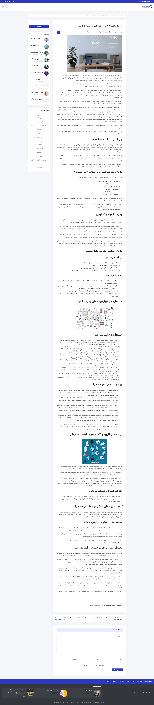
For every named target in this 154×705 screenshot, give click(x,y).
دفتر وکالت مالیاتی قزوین (87, 691)
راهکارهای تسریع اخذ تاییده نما (52, 691)
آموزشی (108, 681)
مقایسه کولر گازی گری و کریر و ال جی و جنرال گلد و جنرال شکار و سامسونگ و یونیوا (36, 45)
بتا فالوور (39, 129)
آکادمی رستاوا (63, 78)
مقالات (117, 542)
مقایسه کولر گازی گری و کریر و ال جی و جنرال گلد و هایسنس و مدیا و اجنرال (36, 38)
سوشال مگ (139, 681)
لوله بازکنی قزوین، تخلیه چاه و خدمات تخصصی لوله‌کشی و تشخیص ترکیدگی (36, 92)
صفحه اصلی (120, 15)
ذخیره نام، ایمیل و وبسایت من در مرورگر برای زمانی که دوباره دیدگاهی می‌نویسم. (101, 665)
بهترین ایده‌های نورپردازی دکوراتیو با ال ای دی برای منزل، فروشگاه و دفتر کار (36, 72)
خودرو (133, 681)
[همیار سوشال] (147, 7)
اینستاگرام (122, 681)
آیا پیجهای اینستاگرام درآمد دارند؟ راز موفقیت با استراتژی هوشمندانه (36, 99)
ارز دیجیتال (114, 681)
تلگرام (128, 681)
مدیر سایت (114, 32)
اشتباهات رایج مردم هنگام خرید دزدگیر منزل (36, 59)
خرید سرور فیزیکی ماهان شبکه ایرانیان (36, 79)
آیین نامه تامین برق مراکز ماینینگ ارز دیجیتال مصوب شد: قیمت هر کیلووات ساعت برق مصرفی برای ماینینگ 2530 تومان (15, 692)
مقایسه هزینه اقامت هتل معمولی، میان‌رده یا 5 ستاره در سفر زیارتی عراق (36, 85)
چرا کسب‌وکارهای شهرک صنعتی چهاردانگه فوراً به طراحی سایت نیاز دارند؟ (36, 65)
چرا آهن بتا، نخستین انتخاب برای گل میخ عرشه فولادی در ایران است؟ (36, 52)
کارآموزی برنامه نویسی (111, 246)
